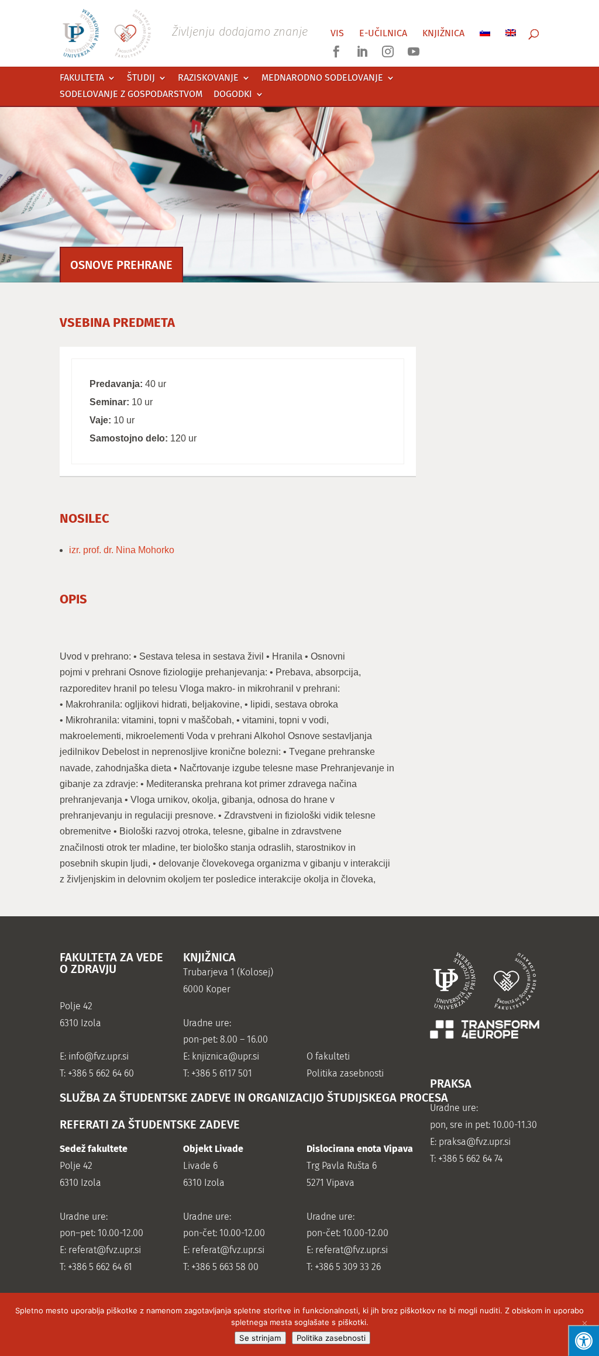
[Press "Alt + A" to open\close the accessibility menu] (583, 1340)
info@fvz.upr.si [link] (98, 1056)
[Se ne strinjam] (584, 1324)
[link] (185, 32)
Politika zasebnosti (331, 1338)
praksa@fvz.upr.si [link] (475, 1141)
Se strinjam (260, 1338)
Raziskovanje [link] (208, 78)
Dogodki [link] (233, 94)
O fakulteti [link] (328, 1056)
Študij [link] (141, 78)
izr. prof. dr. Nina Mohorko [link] (121, 550)
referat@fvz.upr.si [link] (104, 1249)
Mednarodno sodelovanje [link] (322, 78)
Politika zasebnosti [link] (345, 1073)
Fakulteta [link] (82, 78)
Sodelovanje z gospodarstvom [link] (131, 94)
